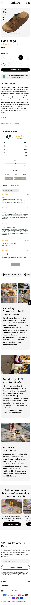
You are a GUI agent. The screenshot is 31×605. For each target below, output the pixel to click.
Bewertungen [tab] (8, 185)
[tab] (18, 185)
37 (10, 58)
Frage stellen (8, 178)
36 (4, 58)
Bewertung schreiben (20, 178)
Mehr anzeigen (15, 264)
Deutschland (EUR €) (10, 591)
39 (20, 57)
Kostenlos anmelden (15, 567)
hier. (27, 576)
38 (15, 58)
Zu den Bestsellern (12, 524)
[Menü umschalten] (1, 2)
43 (15, 64)
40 (26, 57)
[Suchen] (26, 2)
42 (10, 64)
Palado (8, 601)
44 (21, 64)
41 (3, 63)
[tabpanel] (15, 228)
